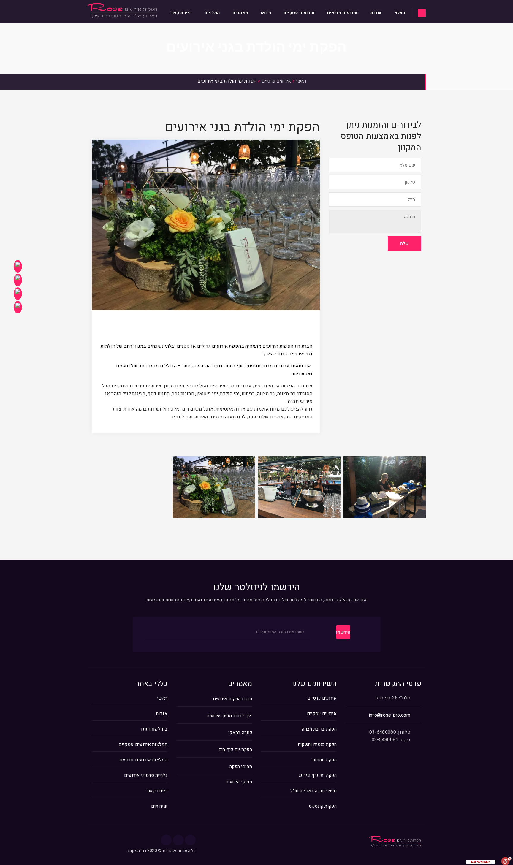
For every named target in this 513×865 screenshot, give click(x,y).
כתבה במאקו (240, 733)
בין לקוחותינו (154, 729)
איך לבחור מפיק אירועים (229, 716)
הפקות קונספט (323, 806)
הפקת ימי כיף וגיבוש (317, 775)
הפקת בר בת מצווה (319, 729)
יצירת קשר (181, 12)
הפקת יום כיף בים (235, 750)
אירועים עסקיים (299, 12)
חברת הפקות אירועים (232, 699)
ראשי (400, 12)
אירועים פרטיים (342, 12)
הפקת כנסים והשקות (317, 744)
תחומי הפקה (240, 766)
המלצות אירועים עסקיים (142, 744)
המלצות (212, 12)
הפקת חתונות (324, 760)
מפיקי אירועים (238, 782)
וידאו (266, 12)
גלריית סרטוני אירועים (145, 775)
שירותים (159, 806)
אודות (376, 12)
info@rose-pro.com (389, 715)
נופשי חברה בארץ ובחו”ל (313, 791)
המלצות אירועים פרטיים (143, 759)
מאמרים (240, 12)
